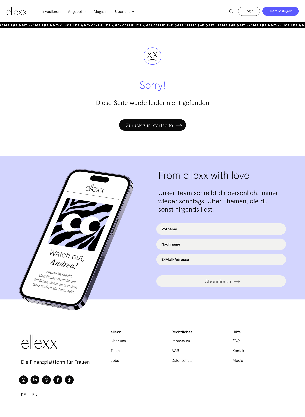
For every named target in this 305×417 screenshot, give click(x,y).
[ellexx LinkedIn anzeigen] (34, 379)
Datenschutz (182, 360)
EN (34, 394)
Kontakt (239, 350)
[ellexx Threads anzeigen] (46, 379)
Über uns (118, 340)
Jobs (115, 360)
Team (115, 350)
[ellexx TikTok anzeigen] (69, 379)
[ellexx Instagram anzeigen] (23, 379)
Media (238, 360)
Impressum (181, 340)
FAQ (236, 340)
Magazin (100, 11)
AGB (175, 350)
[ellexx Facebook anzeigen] (57, 379)
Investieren (51, 11)
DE (23, 394)
